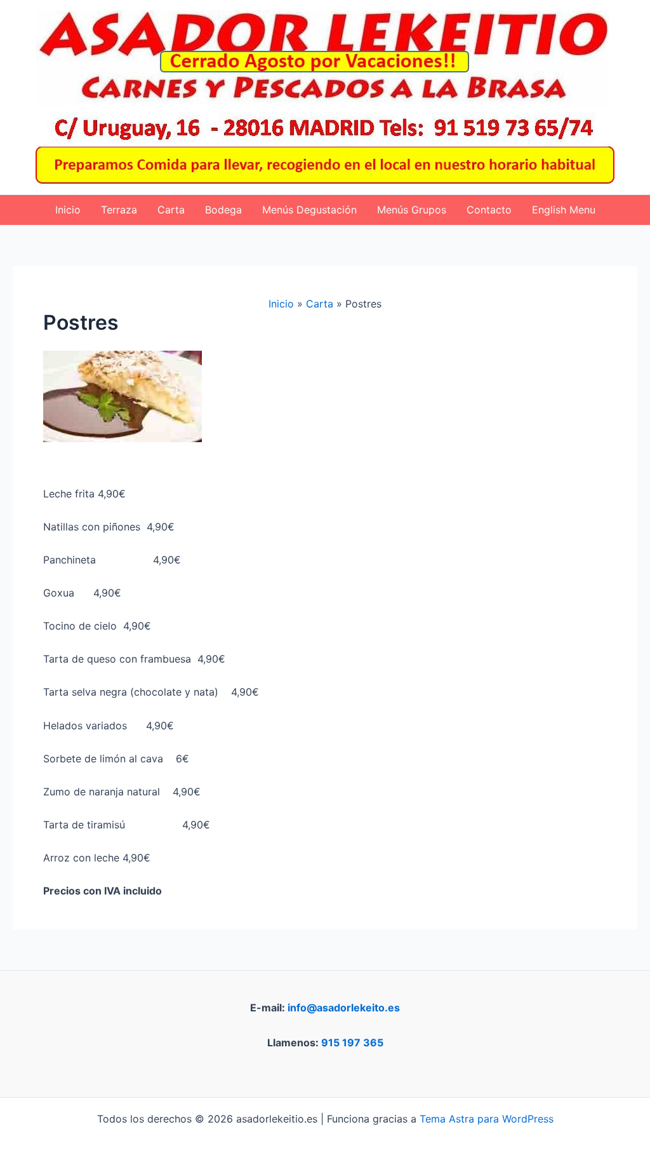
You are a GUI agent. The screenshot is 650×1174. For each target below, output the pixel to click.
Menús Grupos (411, 209)
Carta (171, 209)
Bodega (223, 209)
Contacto (489, 209)
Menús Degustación (309, 209)
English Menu (563, 209)
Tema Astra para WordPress (487, 1118)
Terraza (119, 209)
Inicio (68, 209)
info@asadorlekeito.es (344, 1007)
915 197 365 (352, 1042)
